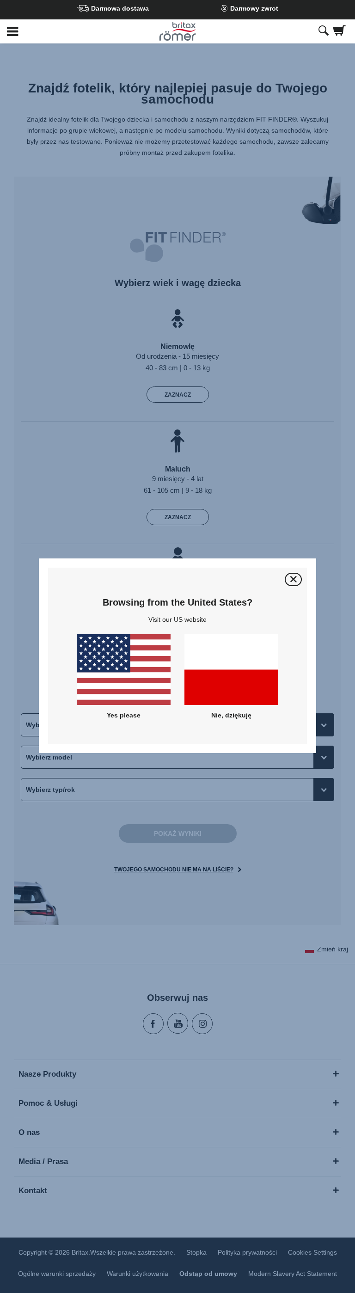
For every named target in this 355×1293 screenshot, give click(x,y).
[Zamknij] (293, 579)
